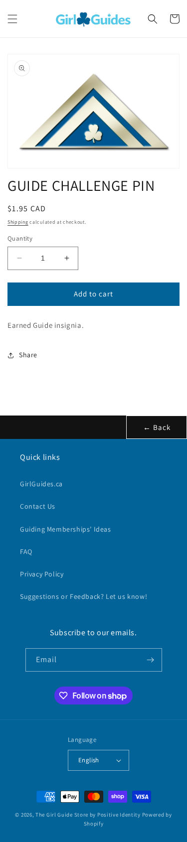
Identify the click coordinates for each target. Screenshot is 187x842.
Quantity (19, 238)
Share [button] (28, 354)
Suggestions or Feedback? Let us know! (83, 596)
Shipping (17, 222)
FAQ (26, 551)
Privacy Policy (41, 573)
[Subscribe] (151, 660)
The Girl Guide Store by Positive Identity (88, 814)
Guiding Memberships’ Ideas (65, 529)
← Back (157, 427)
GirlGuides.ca (41, 483)
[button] (12, 19)
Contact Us (37, 506)
